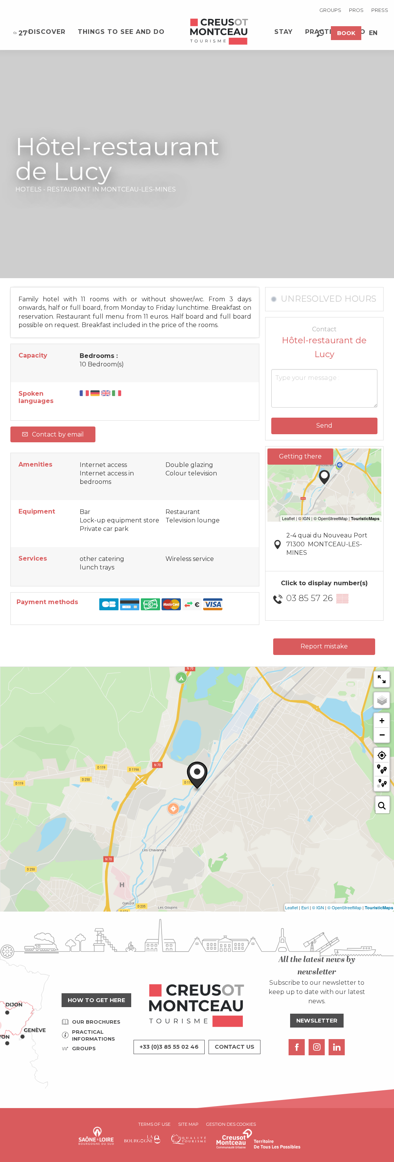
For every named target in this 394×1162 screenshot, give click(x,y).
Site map (188, 1124)
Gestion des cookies (231, 1124)
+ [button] (381, 720)
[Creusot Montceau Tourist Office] (219, 31)
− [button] (382, 734)
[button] (320, 33)
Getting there (300, 456)
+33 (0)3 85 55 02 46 (169, 1046)
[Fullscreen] (382, 679)
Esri (305, 907)
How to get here (96, 1000)
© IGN (318, 907)
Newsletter (316, 1020)
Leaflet (291, 907)
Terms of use (154, 1124)
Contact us (234, 1046)
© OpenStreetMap (344, 907)
